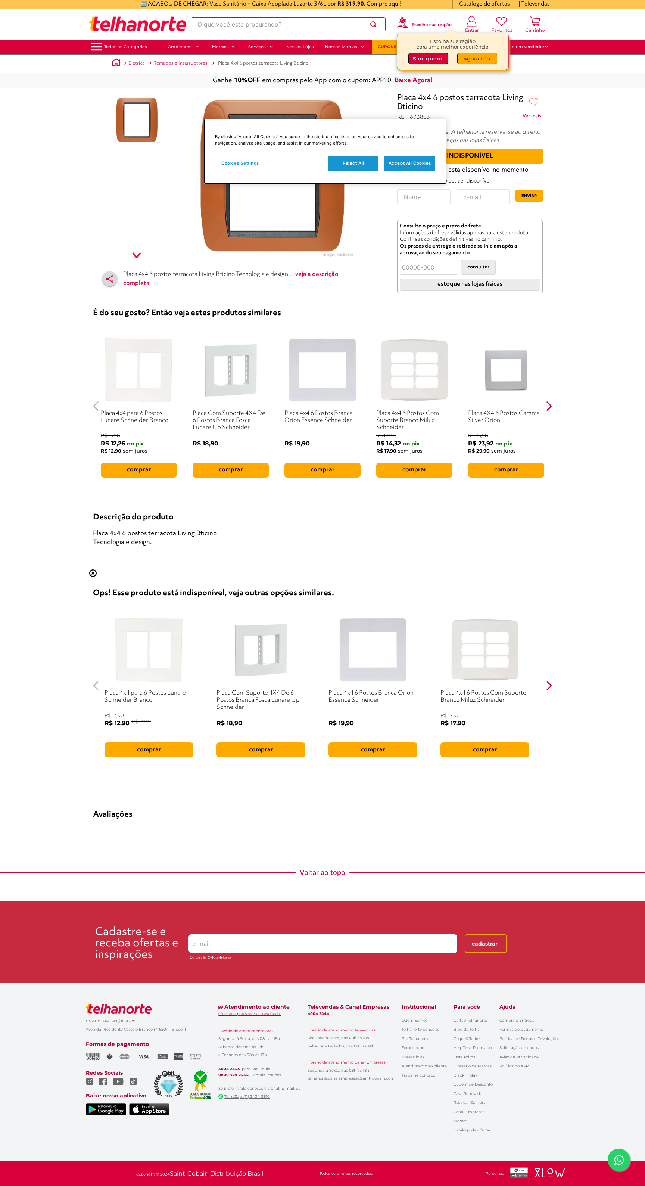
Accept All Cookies (410, 163)
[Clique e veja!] (533, 117)
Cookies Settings (240, 163)
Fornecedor (412, 1047)
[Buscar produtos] (374, 24)
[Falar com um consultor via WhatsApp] (619, 1160)
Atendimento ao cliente (424, 1066)
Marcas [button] (220, 46)
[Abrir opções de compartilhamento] (109, 278)
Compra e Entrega (517, 1020)
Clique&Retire (467, 1038)
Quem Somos (414, 1020)
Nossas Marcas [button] (341, 46)
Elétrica (136, 63)
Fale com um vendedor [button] (520, 46)
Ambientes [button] (179, 46)
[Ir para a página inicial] (137, 24)
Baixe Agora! (414, 80)
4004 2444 (229, 1069)
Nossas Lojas (300, 46)
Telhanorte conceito (420, 1029)
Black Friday (465, 1075)
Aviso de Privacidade (210, 958)
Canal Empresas (469, 1111)
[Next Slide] (549, 406)
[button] (125, 47)
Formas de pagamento (521, 1029)
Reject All (353, 163)
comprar (139, 470)
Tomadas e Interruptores (181, 63)
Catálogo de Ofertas (472, 1130)
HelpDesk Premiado (473, 1047)
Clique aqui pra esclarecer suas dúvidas (249, 1014)
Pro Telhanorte (415, 1038)
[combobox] (288, 24)
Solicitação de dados (519, 1047)
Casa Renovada (468, 1093)
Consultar (478, 267)
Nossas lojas (413, 1057)
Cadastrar (485, 943)
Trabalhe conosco (418, 1075)
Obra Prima (465, 1057)
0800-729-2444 (233, 1075)
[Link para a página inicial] (116, 63)
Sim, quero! (428, 58)
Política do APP (514, 1066)
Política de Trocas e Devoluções (529, 1038)
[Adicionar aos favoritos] (534, 103)
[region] (325, 151)
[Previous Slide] (96, 406)
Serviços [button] (257, 46)
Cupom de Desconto (473, 1084)
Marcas (460, 1120)
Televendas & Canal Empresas (348, 1007)
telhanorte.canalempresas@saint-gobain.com (351, 1078)
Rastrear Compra (470, 1102)
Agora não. (477, 58)
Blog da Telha (467, 1029)
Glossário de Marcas (473, 1066)
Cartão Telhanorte (470, 1020)
